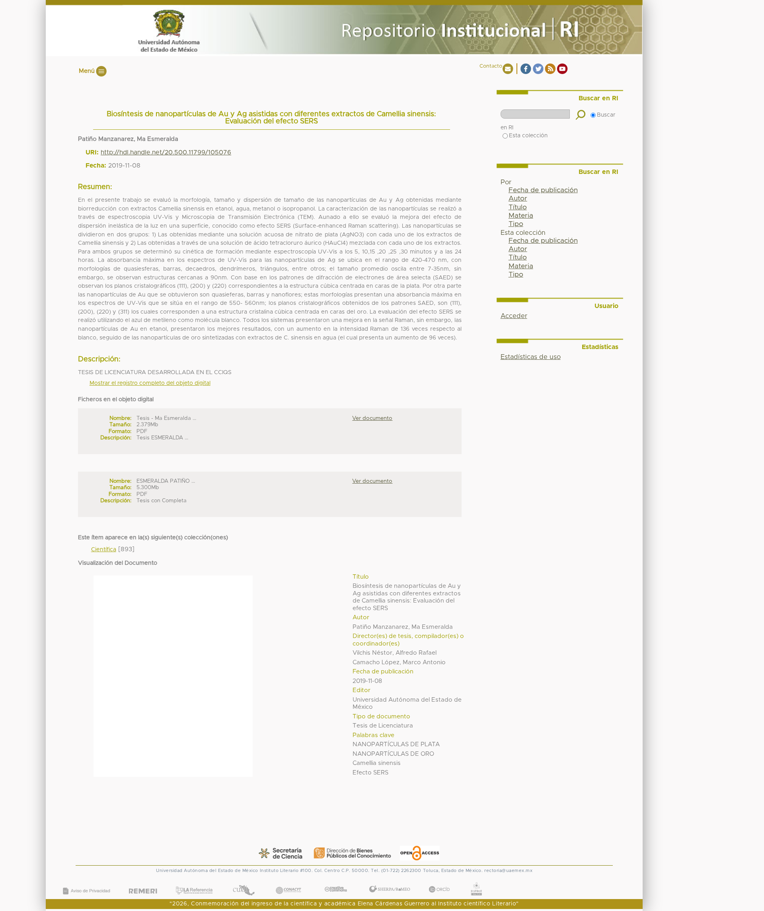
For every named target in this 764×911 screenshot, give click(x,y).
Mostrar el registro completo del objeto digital (150, 383)
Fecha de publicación (543, 190)
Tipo (516, 224)
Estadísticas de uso (531, 357)
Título (518, 207)
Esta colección (528, 136)
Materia (521, 215)
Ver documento (372, 418)
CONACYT (288, 883)
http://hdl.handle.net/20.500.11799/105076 (166, 152)
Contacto (490, 66)
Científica (103, 549)
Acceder (514, 316)
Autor (518, 198)
